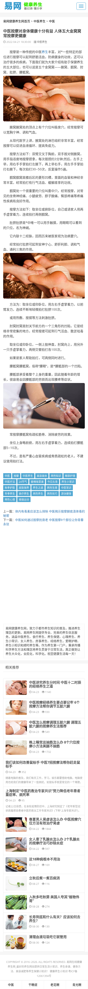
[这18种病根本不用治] (16, 864)
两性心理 (10, 499)
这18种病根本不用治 (44, 859)
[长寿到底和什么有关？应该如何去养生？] (16, 922)
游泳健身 (66, 493)
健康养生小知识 (59, 971)
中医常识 (66, 488)
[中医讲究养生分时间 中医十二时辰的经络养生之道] (16, 687)
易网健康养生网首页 (16, 21)
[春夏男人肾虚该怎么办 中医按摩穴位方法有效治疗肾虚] (16, 824)
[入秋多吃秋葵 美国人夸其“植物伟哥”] (16, 902)
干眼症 (32, 985)
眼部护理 (70, 476)
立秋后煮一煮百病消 (44, 878)
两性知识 (56, 476)
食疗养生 (24, 493)
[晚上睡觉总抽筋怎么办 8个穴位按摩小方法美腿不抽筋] (16, 747)
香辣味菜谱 (37, 482)
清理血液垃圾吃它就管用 (48, 937)
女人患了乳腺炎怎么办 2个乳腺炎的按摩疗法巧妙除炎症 (54, 841)
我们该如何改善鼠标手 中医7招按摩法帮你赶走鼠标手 (43, 764)
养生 (45, 52)
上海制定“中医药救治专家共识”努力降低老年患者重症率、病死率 (43, 793)
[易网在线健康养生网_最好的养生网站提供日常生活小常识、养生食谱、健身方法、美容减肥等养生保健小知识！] (23, 5)
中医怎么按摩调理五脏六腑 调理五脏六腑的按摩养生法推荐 (55, 724)
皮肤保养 (24, 488)
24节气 (23, 482)
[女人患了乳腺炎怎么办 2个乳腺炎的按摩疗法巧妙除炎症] (16, 844)
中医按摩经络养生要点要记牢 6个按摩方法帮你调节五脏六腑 (54, 704)
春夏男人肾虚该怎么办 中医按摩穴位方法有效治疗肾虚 (55, 821)
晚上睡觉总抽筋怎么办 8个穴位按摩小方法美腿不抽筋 (54, 744)
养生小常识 (68, 482)
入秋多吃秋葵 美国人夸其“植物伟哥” (54, 899)
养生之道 (38, 488)
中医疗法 (10, 482)
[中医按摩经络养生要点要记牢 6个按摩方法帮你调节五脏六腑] (16, 707)
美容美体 (42, 476)
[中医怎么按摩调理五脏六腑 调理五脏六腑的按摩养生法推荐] (16, 727)
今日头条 (52, 482)
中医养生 (39, 21)
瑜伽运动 (24, 499)
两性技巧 (52, 493)
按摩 (16, 476)
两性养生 (38, 493)
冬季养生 (10, 493)
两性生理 (52, 488)
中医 (52, 21)
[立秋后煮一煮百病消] (16, 883)
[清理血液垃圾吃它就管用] (16, 942)
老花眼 (54, 985)
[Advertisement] (44, 576)
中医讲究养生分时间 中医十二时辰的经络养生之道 (55, 684)
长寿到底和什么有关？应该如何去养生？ (54, 919)
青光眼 (76, 985)
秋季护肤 (10, 488)
